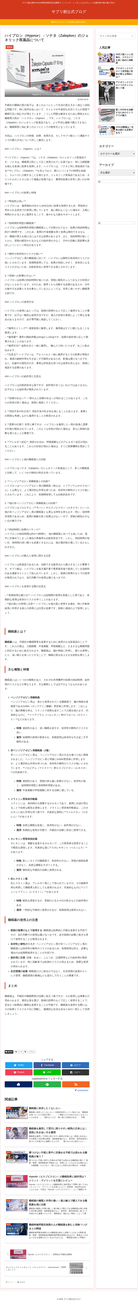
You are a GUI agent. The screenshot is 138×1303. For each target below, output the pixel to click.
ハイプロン (31, 1052)
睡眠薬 (10, 1052)
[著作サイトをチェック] (18, 1084)
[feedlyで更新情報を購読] (47, 1084)
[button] (75, 1072)
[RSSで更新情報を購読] (76, 1084)
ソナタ (20, 1052)
